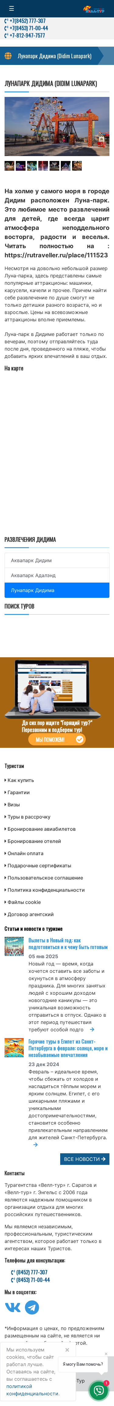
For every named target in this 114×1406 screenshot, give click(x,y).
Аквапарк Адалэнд (33, 575)
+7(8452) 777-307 (27, 20)
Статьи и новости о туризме (34, 928)
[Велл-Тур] (93, 8)
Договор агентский (31, 914)
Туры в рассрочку (29, 817)
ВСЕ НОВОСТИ (82, 1159)
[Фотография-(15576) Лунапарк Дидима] (21, 166)
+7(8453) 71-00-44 (28, 28)
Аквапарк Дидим (31, 560)
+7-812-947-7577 (27, 35)
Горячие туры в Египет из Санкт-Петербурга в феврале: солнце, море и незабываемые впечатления (68, 1047)
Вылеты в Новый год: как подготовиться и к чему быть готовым (68, 943)
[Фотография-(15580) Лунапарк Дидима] (66, 166)
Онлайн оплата (25, 853)
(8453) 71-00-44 (32, 1279)
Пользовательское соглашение (45, 878)
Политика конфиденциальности (46, 890)
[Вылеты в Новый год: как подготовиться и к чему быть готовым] (17, 946)
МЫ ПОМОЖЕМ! (50, 739)
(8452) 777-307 (31, 1272)
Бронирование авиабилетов (42, 829)
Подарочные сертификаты (39, 865)
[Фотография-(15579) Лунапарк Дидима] (54, 166)
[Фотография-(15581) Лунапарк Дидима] (77, 166)
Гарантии (19, 792)
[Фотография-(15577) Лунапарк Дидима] (32, 166)
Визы (14, 804)
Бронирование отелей (34, 841)
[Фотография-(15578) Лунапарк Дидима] (43, 166)
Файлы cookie (24, 902)
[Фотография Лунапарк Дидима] (57, 126)
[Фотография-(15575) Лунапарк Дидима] (9, 166)
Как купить (21, 780)
